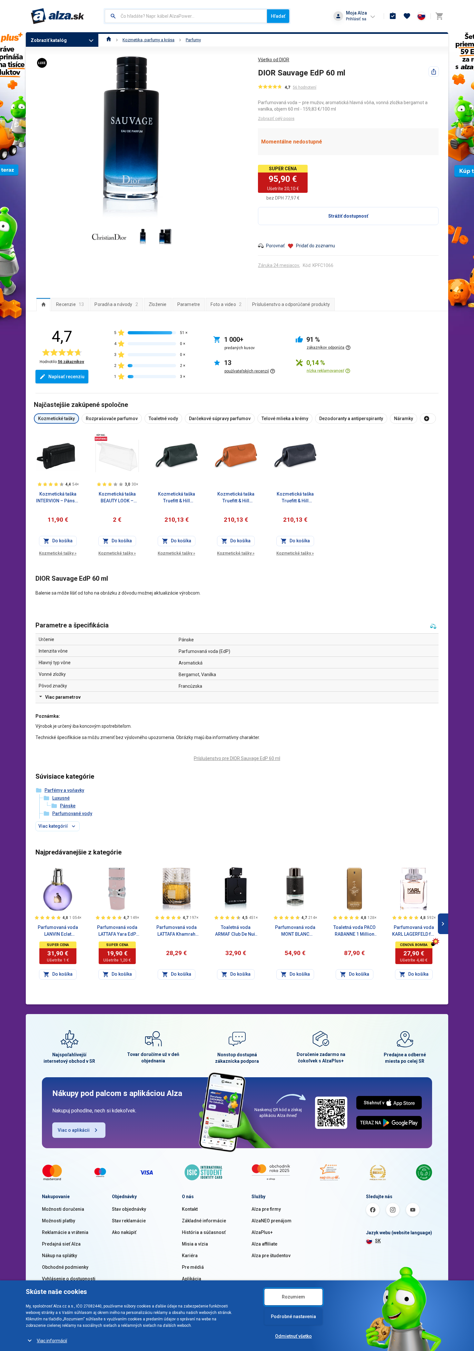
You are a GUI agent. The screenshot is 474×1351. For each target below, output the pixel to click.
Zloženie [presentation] (158, 304)
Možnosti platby (58, 1220)
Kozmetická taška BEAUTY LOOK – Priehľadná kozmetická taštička (117, 497)
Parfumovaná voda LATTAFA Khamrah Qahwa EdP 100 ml (176, 931)
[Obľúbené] (407, 16)
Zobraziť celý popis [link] (276, 118)
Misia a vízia (195, 1244)
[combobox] (186, 16)
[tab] (43, 304)
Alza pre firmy (266, 1209)
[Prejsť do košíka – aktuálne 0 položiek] (439, 16)
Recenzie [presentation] (70, 304)
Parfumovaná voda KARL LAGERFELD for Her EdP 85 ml (414, 931)
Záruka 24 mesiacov (278, 265)
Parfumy (193, 39)
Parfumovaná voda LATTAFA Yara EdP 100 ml (117, 931)
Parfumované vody (72, 813)
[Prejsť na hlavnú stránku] (57, 16)
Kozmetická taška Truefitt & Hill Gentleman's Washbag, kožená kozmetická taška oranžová (235, 497)
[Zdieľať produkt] (434, 71)
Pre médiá (193, 1267)
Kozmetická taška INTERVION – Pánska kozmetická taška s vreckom (58, 497)
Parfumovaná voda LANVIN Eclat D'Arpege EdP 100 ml (58, 931)
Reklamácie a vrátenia (65, 1232)
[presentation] (43, 304)
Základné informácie (204, 1220)
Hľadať (278, 16)
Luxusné (61, 798)
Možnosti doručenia (63, 1209)
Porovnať (275, 245)
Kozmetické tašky (57, 553)
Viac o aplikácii (74, 1130)
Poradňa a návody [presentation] (116, 304)
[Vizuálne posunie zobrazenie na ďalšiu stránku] (443, 923)
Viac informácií (52, 1340)
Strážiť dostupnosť (348, 216)
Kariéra (190, 1255)
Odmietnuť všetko (293, 1336)
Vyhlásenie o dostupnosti (68, 1278)
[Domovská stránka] (108, 40)
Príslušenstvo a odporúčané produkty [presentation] (291, 304)
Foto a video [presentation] (226, 304)
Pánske (67, 805)
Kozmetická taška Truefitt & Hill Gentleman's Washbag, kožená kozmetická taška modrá (295, 497)
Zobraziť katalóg (49, 40)
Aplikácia (191, 1278)
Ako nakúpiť (124, 1232)
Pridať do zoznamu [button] (315, 245)
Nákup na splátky (59, 1255)
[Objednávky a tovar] (393, 16)
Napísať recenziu (66, 376)
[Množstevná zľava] (100, 437)
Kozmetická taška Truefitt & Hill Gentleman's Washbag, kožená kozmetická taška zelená (176, 497)
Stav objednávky (129, 1209)
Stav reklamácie (129, 1220)
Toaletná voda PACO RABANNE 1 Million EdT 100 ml (354, 931)
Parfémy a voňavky (64, 790)
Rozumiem (293, 1296)
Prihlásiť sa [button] (356, 18)
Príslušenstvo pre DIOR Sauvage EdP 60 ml (237, 758)
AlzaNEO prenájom (271, 1220)
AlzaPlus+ (262, 1232)
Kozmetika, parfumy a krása (148, 39)
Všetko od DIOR (273, 59)
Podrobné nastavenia (293, 1316)
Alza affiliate (264, 1244)
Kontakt (190, 1209)
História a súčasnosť (204, 1232)
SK (378, 1240)
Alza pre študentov (271, 1255)
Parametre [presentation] (188, 304)
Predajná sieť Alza (61, 1244)
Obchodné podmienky (65, 1267)
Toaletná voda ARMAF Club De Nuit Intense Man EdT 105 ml (235, 931)
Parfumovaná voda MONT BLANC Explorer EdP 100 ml (295, 931)
